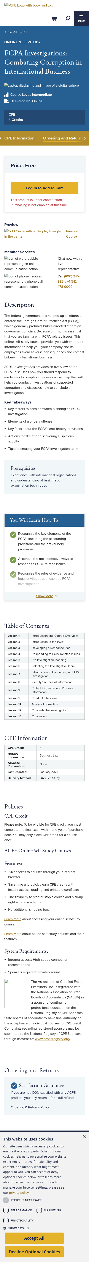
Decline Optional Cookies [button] (34, 1252)
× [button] (84, 1136)
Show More (44, 596)
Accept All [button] (34, 1238)
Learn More (12, 919)
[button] (36, 1228)
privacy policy (19, 1193)
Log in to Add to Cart (44, 188)
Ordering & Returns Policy (30, 1107)
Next (84, 138)
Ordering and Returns (63, 138)
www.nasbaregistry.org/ (52, 1039)
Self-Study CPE (18, 32)
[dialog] (44, 1197)
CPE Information (19, 138)
